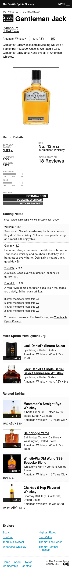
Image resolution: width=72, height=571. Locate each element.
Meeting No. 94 (28, 219)
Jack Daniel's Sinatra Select (44, 345)
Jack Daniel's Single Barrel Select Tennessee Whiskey (44, 371)
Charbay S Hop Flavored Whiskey (42, 489)
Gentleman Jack (31, 11)
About (17, 562)
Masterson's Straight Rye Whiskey (42, 405)
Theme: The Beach (50, 542)
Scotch (7, 532)
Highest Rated (47, 532)
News (28, 562)
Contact (26, 566)
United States (11, 31)
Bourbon (8, 537)
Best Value (45, 537)
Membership (10, 566)
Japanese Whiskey (14, 547)
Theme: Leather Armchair (48, 548)
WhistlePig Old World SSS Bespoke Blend (43, 460)
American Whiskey (14, 38)
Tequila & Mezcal (13, 542)
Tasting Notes (10, 11)
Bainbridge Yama (36, 432)
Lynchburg (11, 27)
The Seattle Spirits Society (18, 4)
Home (6, 562)
